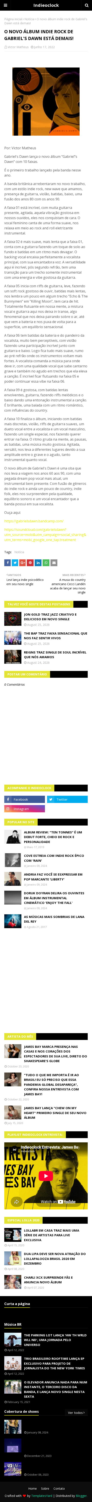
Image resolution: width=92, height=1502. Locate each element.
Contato (59, 1488)
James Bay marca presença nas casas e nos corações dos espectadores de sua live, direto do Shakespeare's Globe (55, 1053)
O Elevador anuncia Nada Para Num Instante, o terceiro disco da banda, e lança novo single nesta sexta (55, 1389)
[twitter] (67, 799)
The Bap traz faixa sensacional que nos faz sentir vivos (55, 635)
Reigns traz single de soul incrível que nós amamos (55, 654)
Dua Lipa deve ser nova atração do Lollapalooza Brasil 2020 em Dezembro (55, 1258)
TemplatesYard (41, 1496)
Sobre (45, 1488)
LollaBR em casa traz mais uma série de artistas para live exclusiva (51, 1235)
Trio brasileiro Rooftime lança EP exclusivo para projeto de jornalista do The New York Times (54, 1363)
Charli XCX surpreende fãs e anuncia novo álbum (48, 1279)
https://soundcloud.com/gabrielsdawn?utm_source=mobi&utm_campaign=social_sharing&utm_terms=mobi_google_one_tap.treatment (45, 534)
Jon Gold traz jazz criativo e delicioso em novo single (50, 616)
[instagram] (24, 808)
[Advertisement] (46, 981)
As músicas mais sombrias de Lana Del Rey (54, 919)
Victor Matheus (18, 47)
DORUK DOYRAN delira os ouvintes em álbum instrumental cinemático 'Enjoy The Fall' (54, 898)
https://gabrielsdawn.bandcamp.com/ (34, 521)
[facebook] (24, 799)
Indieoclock (46, 5)
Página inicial (13, 19)
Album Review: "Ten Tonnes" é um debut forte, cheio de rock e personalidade (53, 837)
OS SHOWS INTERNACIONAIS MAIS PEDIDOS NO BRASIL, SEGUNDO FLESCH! (55, 1424)
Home (32, 1488)
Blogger (81, 1496)
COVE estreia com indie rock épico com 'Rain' (54, 858)
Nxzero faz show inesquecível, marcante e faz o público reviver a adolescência (55, 1446)
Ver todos (75, 1412)
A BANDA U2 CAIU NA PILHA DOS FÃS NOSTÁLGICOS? (53, 1466)
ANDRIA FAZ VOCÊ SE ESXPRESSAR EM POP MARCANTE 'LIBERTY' (53, 876)
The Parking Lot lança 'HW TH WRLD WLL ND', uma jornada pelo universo (55, 1340)
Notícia (29, 19)
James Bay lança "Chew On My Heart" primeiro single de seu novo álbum (55, 1113)
